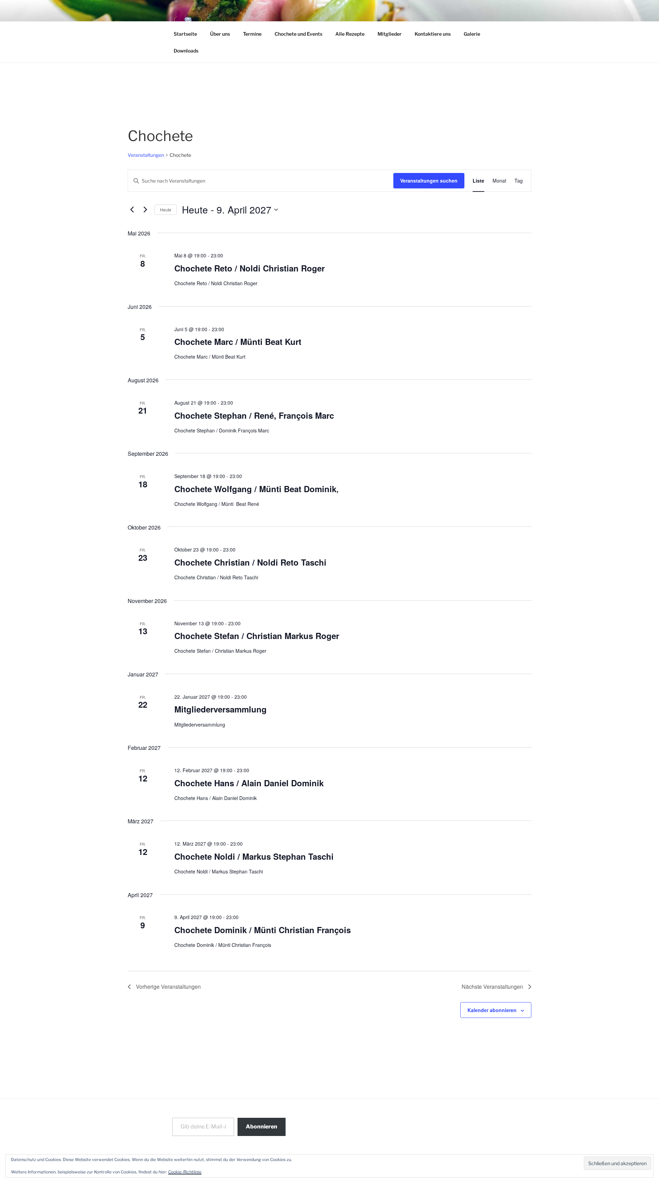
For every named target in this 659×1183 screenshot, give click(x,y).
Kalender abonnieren (492, 1010)
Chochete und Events (298, 34)
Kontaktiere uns (433, 34)
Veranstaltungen (146, 155)
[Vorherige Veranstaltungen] (132, 210)
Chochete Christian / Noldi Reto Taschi (250, 562)
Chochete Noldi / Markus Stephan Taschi (254, 856)
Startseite (185, 34)
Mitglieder (390, 34)
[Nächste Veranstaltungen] (145, 210)
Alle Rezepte (350, 34)
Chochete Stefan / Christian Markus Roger (256, 635)
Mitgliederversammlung (220, 709)
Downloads (186, 51)
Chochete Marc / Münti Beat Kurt (237, 341)
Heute (165, 209)
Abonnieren (261, 1126)
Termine (252, 34)
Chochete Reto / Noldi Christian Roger (249, 268)
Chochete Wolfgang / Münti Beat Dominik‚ (256, 489)
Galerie (472, 34)
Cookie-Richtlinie (184, 1171)
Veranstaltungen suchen (429, 180)
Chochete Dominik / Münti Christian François (262, 930)
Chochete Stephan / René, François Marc (254, 415)
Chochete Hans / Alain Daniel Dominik (249, 783)
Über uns (220, 34)
